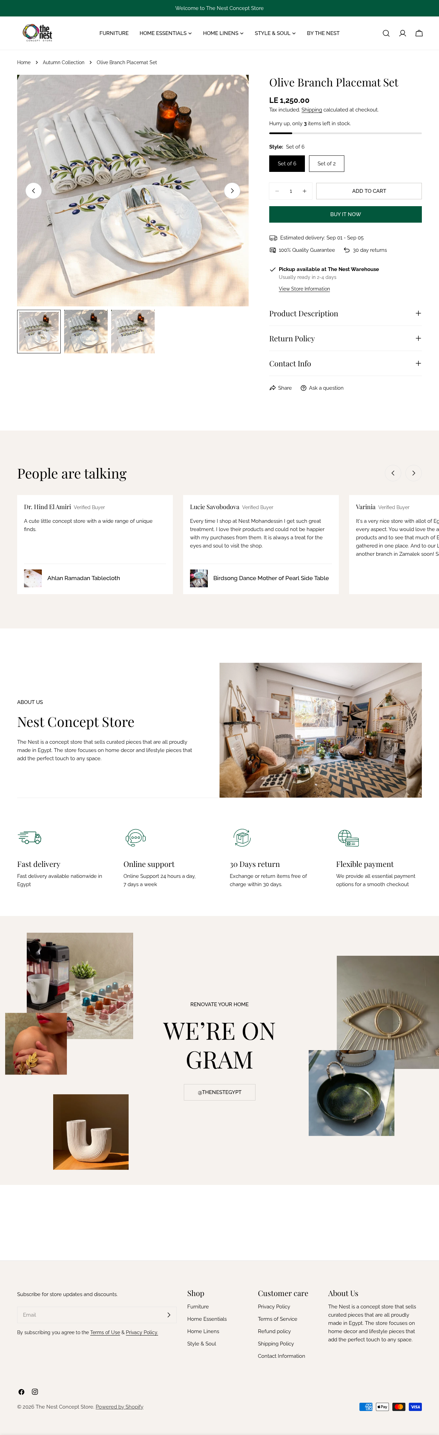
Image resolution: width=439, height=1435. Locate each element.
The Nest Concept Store (64, 1407)
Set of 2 (327, 164)
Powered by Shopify (119, 1407)
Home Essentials (207, 1319)
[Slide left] (33, 191)
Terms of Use (105, 1332)
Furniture (198, 1307)
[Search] (386, 33)
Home (24, 62)
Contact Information (281, 1356)
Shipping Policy (276, 1344)
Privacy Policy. (142, 1332)
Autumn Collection (63, 62)
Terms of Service (277, 1319)
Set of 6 (287, 164)
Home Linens (203, 1331)
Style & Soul (201, 1344)
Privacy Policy (274, 1307)
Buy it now (345, 214)
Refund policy (274, 1331)
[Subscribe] (169, 1315)
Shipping (311, 110)
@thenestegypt (219, 1092)
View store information (304, 289)
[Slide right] (232, 191)
